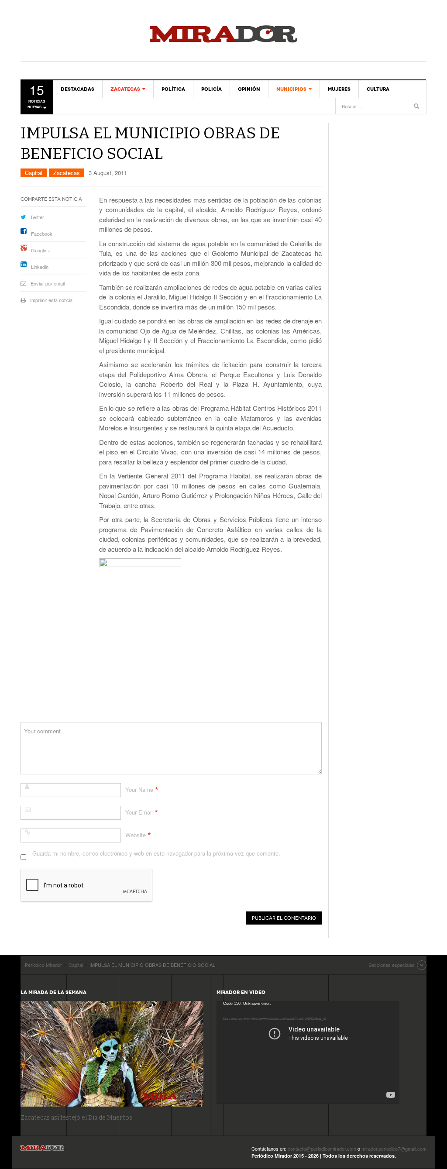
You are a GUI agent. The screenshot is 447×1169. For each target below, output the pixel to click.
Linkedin (39, 266)
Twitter (37, 216)
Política (173, 89)
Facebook (41, 233)
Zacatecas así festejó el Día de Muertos (76, 1117)
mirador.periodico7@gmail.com (393, 1148)
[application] (308, 1052)
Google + (40, 250)
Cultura (378, 89)
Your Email (139, 812)
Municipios (291, 89)
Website (135, 835)
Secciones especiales (391, 964)
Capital (33, 172)
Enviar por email (48, 283)
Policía (211, 89)
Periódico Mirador (223, 34)
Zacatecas (125, 89)
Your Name (139, 789)
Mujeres (339, 89)
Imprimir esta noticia (51, 299)
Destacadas (77, 89)
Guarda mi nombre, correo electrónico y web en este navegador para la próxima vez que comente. (156, 853)
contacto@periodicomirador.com (322, 1148)
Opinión (249, 89)
